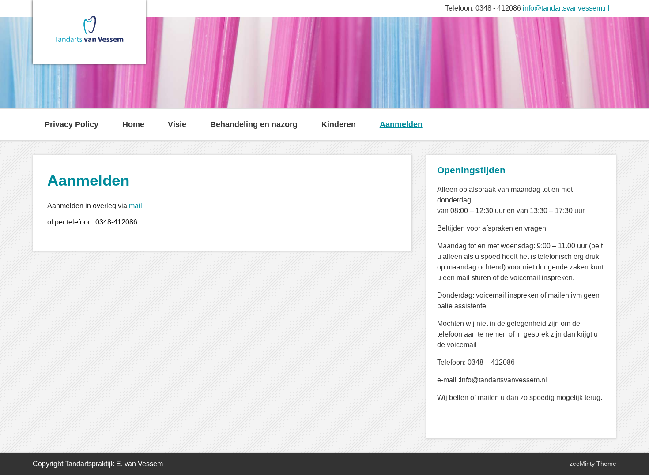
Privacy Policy (71, 124)
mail (135, 205)
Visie (177, 124)
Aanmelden (401, 124)
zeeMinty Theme (593, 463)
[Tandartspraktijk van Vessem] (89, 44)
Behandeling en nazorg (254, 124)
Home (133, 124)
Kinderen (338, 124)
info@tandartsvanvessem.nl (566, 8)
